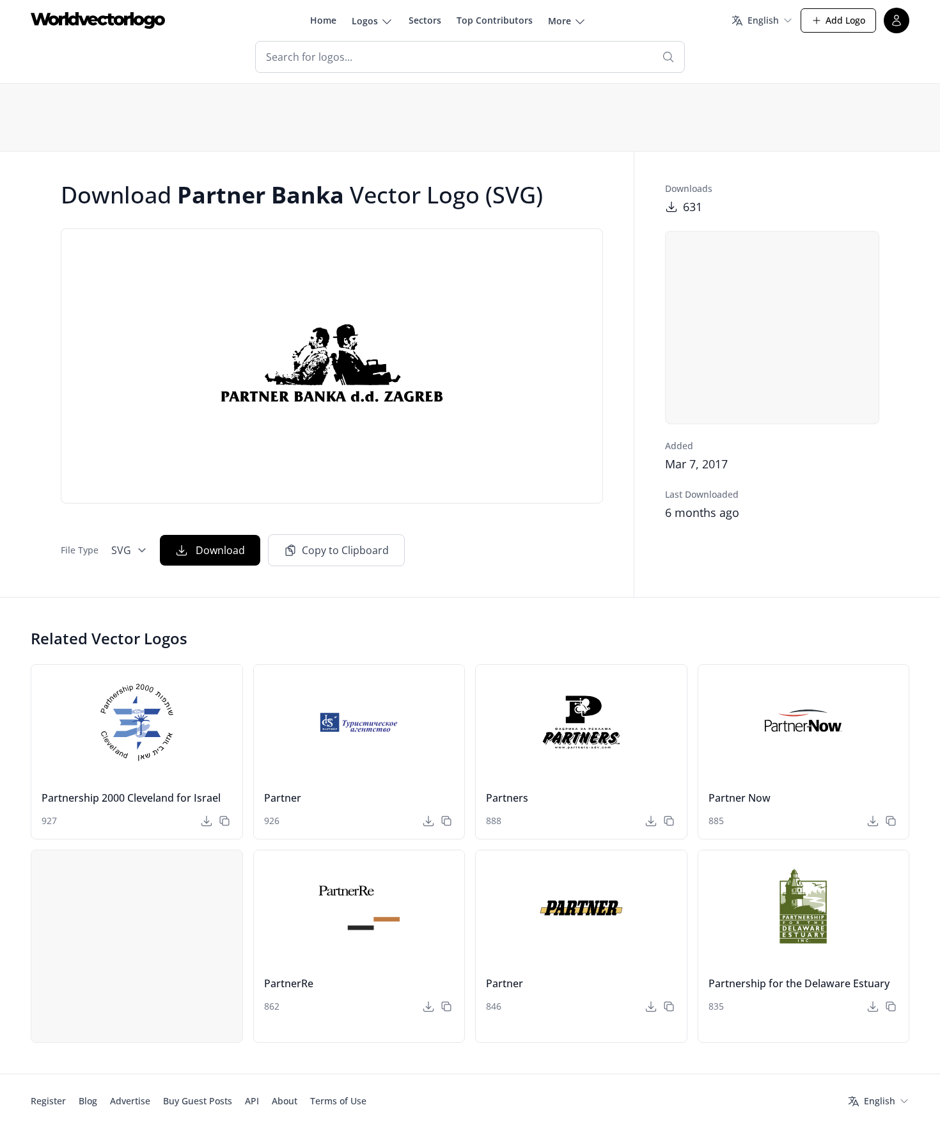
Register (48, 1101)
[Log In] (896, 20)
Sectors (425, 20)
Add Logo (845, 20)
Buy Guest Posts (197, 1101)
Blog (88, 1101)
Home (323, 20)
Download (220, 550)
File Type (79, 550)
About (284, 1101)
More (559, 21)
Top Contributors (495, 20)
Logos (365, 21)
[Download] (206, 821)
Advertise (130, 1101)
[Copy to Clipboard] (224, 821)
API (252, 1101)
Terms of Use (338, 1101)
